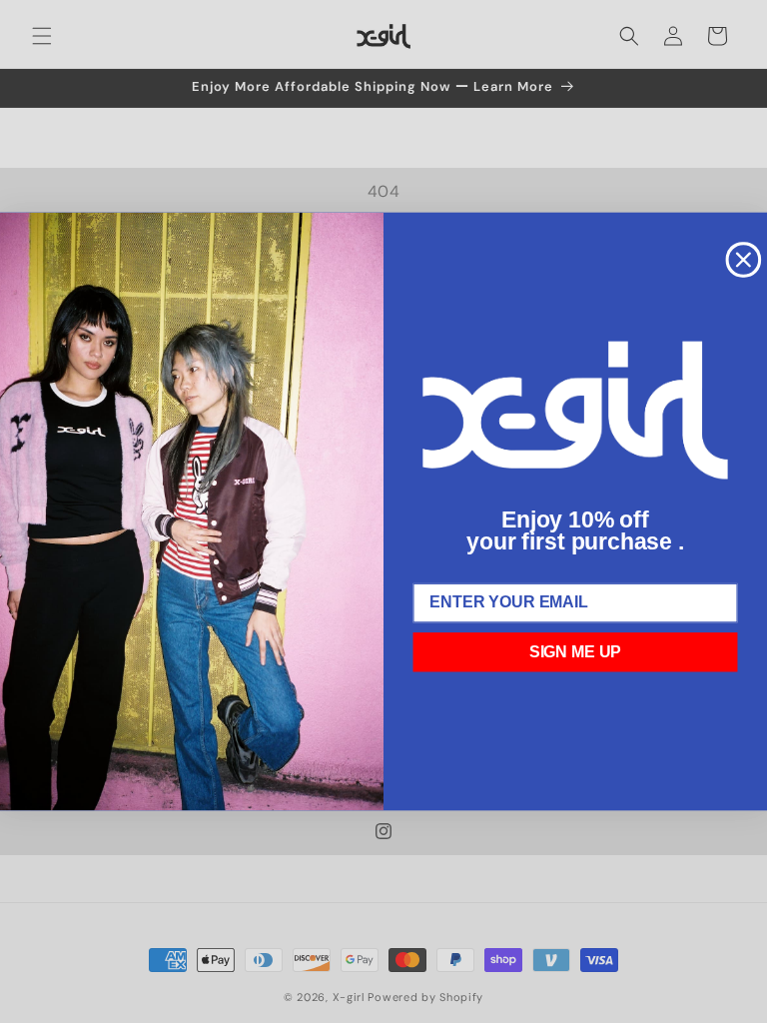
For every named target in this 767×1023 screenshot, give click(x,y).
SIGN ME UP (575, 651)
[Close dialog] (744, 260)
